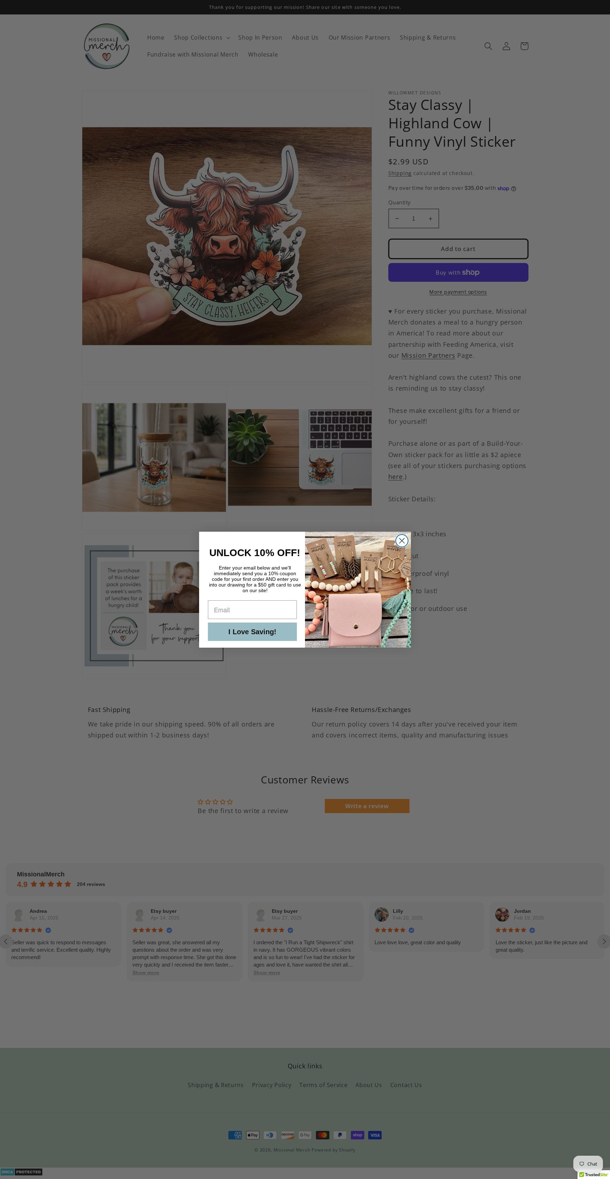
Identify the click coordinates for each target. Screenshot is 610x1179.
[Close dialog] (402, 541)
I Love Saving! (252, 632)
